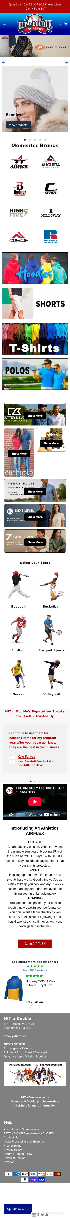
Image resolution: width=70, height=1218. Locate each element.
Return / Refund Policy (18, 1153)
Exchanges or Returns (18, 1048)
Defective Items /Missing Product (25, 1056)
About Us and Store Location (22, 1129)
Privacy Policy (13, 1149)
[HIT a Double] (35, 24)
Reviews (9, 1162)
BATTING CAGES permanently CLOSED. (29, 1133)
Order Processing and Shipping (24, 1141)
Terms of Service (14, 1157)
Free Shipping (13, 1145)
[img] (35, 966)
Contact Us (11, 1137)
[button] (32, 1007)
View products (18, 125)
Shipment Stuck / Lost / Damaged (25, 1052)
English (42, 1214)
